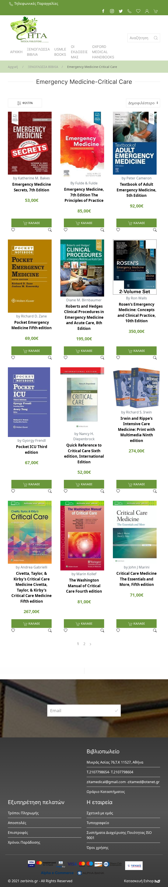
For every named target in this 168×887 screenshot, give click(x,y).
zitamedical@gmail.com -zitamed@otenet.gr (123, 781)
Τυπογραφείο (98, 822)
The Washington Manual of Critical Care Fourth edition (84, 586)
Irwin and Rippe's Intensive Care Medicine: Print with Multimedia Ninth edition (136, 429)
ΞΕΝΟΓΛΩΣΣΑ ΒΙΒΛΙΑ (38, 52)
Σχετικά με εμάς (100, 813)
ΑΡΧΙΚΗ (16, 52)
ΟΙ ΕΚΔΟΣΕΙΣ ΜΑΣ (79, 51)
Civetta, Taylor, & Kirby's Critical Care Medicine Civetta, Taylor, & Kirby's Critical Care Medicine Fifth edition (31, 587)
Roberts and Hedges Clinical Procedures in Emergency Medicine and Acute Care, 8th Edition (84, 317)
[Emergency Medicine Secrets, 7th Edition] (31, 143)
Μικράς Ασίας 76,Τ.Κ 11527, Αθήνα (115, 762)
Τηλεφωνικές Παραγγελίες (35, 3)
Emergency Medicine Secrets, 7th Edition (31, 187)
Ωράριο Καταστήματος (106, 791)
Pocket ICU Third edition (31, 449)
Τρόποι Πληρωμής (23, 813)
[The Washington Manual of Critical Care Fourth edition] (84, 535)
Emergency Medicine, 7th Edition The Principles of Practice (84, 195)
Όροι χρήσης (97, 847)
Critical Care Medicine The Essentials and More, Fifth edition (136, 579)
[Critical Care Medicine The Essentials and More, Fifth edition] (136, 532)
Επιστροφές (18, 832)
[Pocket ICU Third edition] (31, 402)
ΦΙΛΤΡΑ (27, 103)
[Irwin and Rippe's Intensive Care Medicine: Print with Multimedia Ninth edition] (136, 387)
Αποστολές (17, 822)
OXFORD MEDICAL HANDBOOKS (103, 51)
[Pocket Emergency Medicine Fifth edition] (31, 276)
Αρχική (13, 67)
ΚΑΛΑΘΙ (34, 223)
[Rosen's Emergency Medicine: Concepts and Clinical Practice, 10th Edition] (136, 267)
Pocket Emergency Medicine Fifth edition (31, 325)
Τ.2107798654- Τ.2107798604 (110, 772)
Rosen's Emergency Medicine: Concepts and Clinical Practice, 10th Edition (136, 313)
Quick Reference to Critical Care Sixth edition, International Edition (84, 453)
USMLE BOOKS (60, 52)
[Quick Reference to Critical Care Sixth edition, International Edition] (84, 398)
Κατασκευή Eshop (139, 881)
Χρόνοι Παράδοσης (24, 842)
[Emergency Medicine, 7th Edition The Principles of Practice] (84, 146)
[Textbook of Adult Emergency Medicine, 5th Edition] (136, 143)
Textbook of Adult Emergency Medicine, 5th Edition (136, 190)
